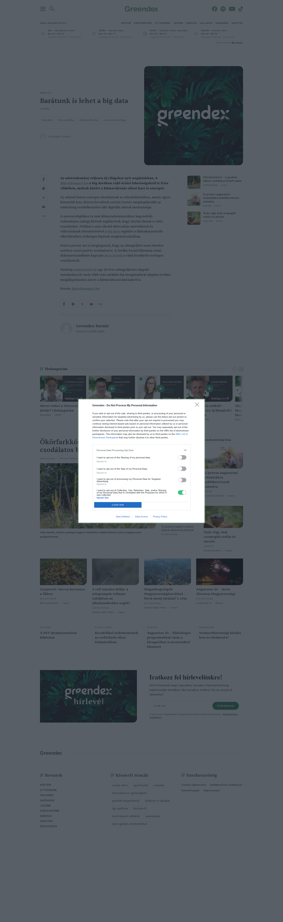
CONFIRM (118, 505)
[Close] (198, 406)
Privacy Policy (160, 516)
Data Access (141, 516)
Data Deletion (123, 516)
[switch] (182, 457)
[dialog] (141, 461)
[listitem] (141, 450)
